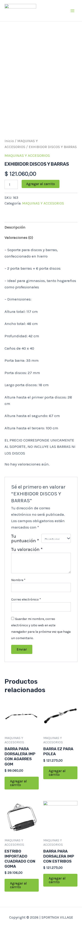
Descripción (15, 227)
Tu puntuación (25, 538)
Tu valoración (27, 549)
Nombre (18, 580)
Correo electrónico (26, 599)
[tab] (41, 227)
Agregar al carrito (40, 184)
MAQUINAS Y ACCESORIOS (27, 155)
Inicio (9, 141)
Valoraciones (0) (19, 237)
